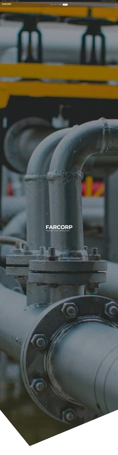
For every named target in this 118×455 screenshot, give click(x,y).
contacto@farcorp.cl (113, 0)
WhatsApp (17, 0)
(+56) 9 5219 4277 (105, 0)
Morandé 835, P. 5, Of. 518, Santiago (8, 0)
